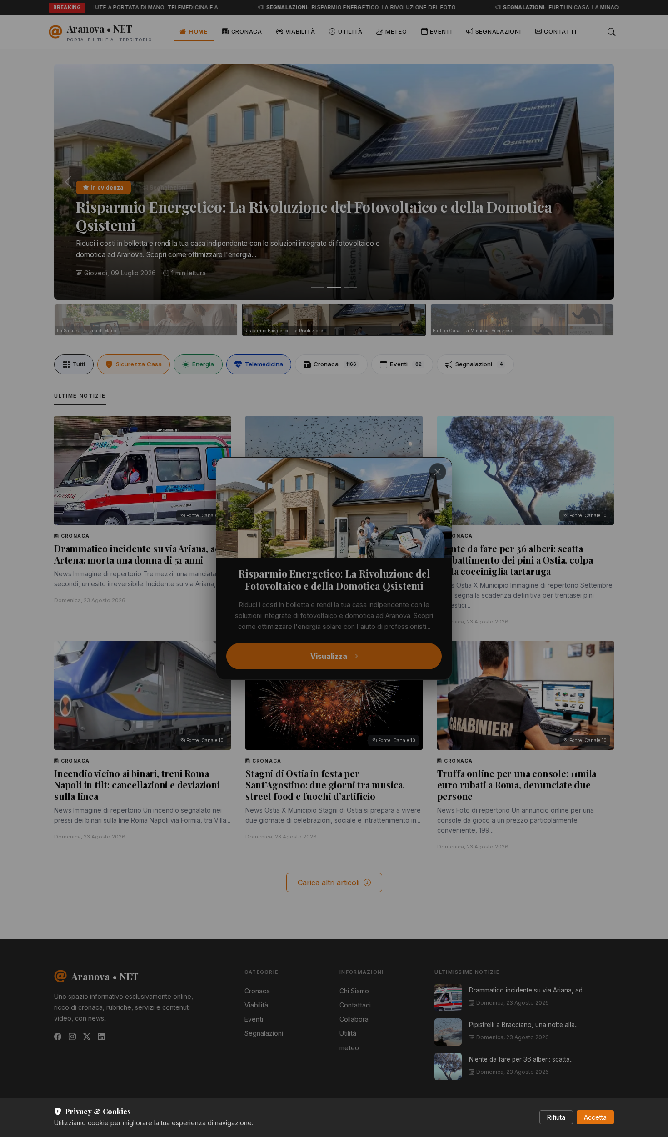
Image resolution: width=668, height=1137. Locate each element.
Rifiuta (556, 1117)
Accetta (595, 1117)
